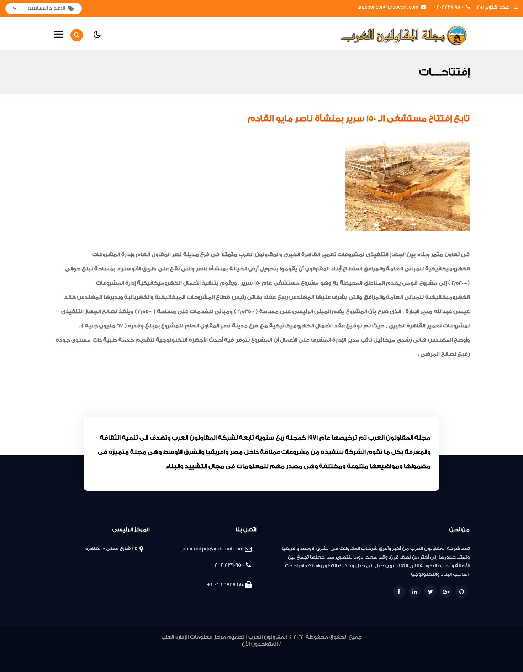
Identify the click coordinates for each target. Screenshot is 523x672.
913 (413, 652)
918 (367, 652)
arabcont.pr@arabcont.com (387, 7)
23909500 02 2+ (448, 7)
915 (395, 652)
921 (340, 652)
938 (162, 652)
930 (247, 652)
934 (206, 652)
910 (438, 652)
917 (377, 652)
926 (288, 652)
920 (349, 652)
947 (70, 652)
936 (184, 652)
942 (122, 652)
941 (132, 652)
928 (267, 652)
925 (299, 652)
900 (259, 660)
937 (173, 652)
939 (151, 652)
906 (455, 652)
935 (195, 652)
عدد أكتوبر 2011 (493, 7)
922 (330, 652)
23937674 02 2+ (225, 584)
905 (464, 652)
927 (278, 652)
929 (257, 652)
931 (238, 652)
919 (358, 652)
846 (278, 660)
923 (320, 652)
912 (422, 652)
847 (268, 660)
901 (252, 660)
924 (309, 652)
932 (227, 652)
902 (243, 660)
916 (386, 652)
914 (404, 652)
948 (59, 652)
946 (80, 652)
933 (217, 652)
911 (430, 652)
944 (101, 652)
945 (91, 652)
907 (446, 652)
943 (112, 652)
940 (141, 652)
